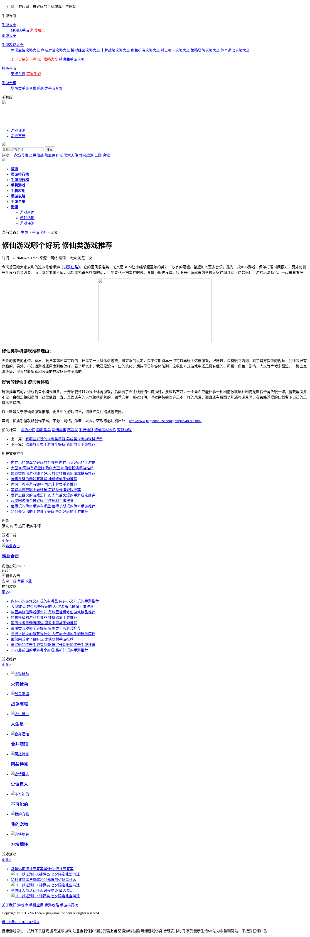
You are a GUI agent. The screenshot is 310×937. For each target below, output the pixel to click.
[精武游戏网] (3, 144)
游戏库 (22, 905)
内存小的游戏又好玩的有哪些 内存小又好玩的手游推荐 (55, 601)
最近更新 (18, 136)
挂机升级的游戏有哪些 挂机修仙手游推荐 (44, 479)
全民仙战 (36, 155)
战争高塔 (19, 704)
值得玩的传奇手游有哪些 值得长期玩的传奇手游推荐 (53, 506)
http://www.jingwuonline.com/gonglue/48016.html (165, 421)
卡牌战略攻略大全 (115, 50)
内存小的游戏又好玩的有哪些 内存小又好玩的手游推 (53, 463)
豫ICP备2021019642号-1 (20, 922)
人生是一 (19, 724)
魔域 (106, 155)
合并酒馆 (19, 744)
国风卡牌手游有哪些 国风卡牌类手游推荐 (44, 484)
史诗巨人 (19, 784)
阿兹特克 (19, 764)
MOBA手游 (20, 30)
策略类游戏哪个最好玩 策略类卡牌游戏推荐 (46, 490)
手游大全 (9, 25)
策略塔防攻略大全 (205, 50)
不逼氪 (72, 430)
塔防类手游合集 (23, 88)
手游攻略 (39, 232)
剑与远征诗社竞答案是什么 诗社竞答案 (42, 869)
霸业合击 (10, 556)
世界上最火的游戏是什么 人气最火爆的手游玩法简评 (53, 495)
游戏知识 (37, 30)
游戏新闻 (27, 212)
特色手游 (9, 68)
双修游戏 (124, 430)
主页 (24, 232)
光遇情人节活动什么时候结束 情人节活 (42, 891)
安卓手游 (18, 74)
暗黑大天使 (69, 155)
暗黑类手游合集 (50, 88)
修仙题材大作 (105, 430)
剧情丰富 (59, 430)
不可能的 (19, 804)
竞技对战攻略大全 (55, 50)
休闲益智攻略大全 (25, 50)
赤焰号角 (21, 155)
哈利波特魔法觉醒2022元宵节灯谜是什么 (43, 880)
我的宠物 (19, 824)
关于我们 (9, 905)
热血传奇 (51, 155)
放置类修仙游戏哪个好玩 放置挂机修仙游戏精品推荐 (53, 473)
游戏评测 (18, 130)
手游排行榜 (69, 905)
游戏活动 (27, 218)
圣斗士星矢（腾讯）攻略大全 (34, 59)
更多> (6, 541)
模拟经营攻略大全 (85, 50)
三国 (98, 155)
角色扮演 (28, 430)
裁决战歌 (86, 155)
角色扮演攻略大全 (145, 50)
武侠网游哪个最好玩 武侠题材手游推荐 (42, 501)
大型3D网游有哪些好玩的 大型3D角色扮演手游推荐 (52, 468)
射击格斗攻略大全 (175, 50)
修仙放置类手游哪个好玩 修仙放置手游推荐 (60, 444)
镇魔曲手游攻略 (71, 59)
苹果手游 (33, 74)
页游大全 (9, 36)
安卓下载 (9, 581)
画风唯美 (43, 430)
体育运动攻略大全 (235, 50)
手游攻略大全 (13, 45)
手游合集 (9, 83)
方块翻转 (19, 844)
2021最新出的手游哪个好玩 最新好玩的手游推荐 (49, 512)
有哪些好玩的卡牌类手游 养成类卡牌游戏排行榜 (64, 439)
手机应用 (36, 905)
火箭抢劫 (19, 684)
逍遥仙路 (71, 267)
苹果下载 (24, 581)
